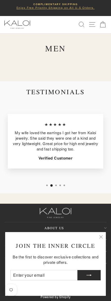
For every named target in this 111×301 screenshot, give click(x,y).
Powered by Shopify (55, 297)
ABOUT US (54, 228)
